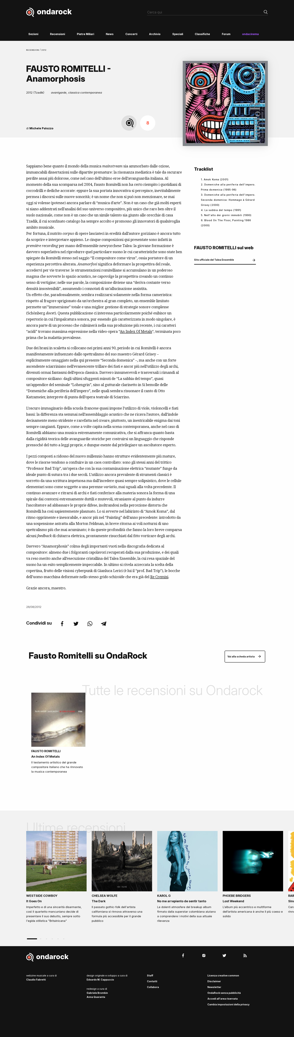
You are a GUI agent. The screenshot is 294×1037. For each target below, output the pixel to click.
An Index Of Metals (136, 331)
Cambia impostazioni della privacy (228, 1004)
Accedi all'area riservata (222, 998)
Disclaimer (214, 981)
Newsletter (214, 987)
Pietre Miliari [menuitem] (85, 34)
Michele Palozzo (41, 128)
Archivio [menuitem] (154, 34)
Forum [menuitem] (226, 34)
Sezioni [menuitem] (33, 34)
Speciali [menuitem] (177, 34)
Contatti (152, 981)
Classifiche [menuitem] (202, 34)
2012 (44, 50)
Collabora (153, 987)
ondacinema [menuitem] (250, 34)
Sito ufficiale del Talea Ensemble (214, 259)
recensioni (33, 50)
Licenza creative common (223, 975)
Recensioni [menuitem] (57, 34)
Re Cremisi (159, 576)
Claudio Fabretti (36, 979)
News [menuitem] (109, 34)
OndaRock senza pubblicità (224, 992)
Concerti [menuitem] (131, 34)
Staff (150, 975)
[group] (56, 878)
